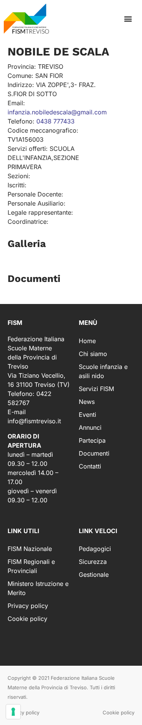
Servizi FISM (96, 389)
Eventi (87, 414)
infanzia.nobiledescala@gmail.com (57, 112)
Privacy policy (28, 605)
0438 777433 (55, 121)
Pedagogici (95, 548)
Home (87, 341)
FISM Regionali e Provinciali (31, 566)
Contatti (90, 466)
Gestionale (94, 574)
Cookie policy (27, 618)
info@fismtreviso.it (34, 421)
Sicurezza (93, 561)
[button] (128, 19)
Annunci (90, 427)
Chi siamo (93, 354)
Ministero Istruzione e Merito (38, 588)
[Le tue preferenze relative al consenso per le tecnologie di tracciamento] (13, 711)
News (87, 401)
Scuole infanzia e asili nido (103, 371)
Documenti (94, 453)
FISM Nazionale (30, 548)
